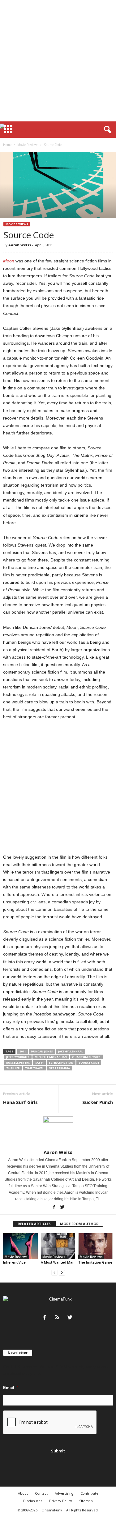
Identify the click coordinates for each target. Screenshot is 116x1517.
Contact (41, 1493)
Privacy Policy (60, 1500)
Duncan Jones (42, 1051)
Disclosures (32, 1500)
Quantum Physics (86, 1057)
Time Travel (34, 1068)
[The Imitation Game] (95, 1246)
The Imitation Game (95, 1262)
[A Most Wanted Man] (58, 1246)
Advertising (64, 1493)
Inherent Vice (14, 1262)
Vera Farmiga (59, 1068)
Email (10, 1387)
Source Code (89, 1063)
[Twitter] (62, 1208)
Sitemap (86, 1500)
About (23, 1493)
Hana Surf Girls (20, 1102)
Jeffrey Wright (17, 1057)
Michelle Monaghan (51, 1057)
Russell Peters (18, 1063)
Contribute (89, 1493)
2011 (22, 1051)
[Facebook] (54, 1208)
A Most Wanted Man (58, 1262)
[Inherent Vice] (20, 1246)
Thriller (13, 1068)
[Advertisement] (58, 60)
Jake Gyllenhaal (70, 1051)
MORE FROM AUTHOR (79, 1223)
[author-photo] (58, 1131)
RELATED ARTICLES (34, 1223)
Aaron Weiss (19, 245)
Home (7, 145)
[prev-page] (54, 1272)
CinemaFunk (51, 1510)
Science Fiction (61, 1063)
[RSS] (58, 1318)
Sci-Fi (39, 1063)
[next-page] (62, 1272)
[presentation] (50, 1422)
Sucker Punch (97, 1102)
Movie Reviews (27, 145)
